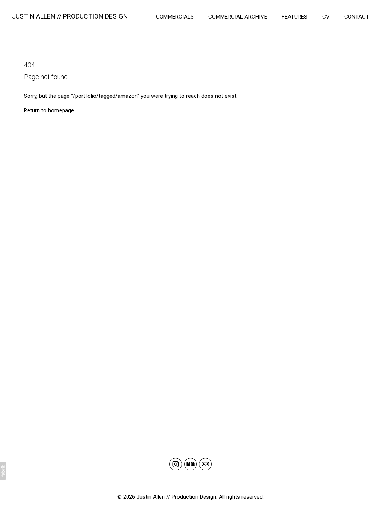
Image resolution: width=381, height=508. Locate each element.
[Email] (205, 464)
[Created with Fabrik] (3, 471)
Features (294, 16)
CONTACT (356, 16)
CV (326, 16)
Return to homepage (49, 110)
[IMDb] (190, 464)
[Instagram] (175, 464)
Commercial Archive (237, 16)
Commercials (175, 16)
